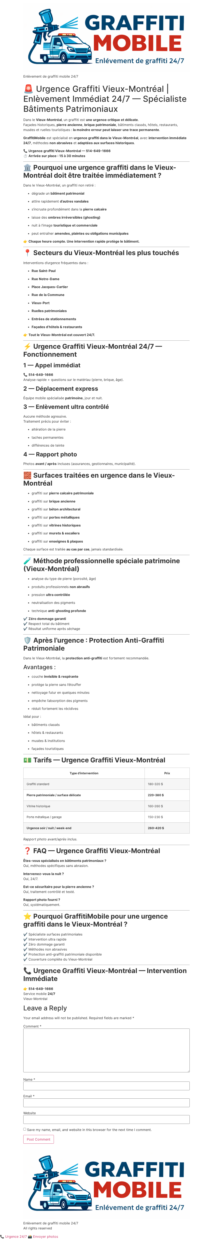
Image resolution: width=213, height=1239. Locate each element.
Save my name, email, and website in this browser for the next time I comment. (89, 1129)
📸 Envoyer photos (43, 1236)
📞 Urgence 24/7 (13, 1236)
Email (29, 1096)
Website (29, 1113)
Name (29, 1079)
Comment (32, 1026)
